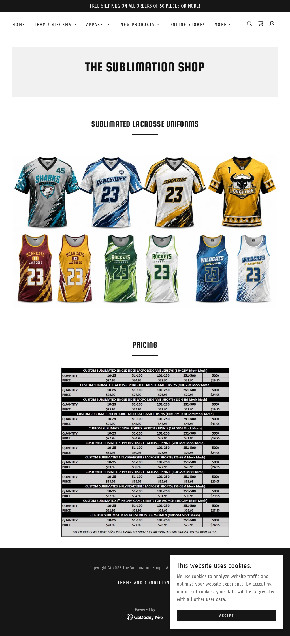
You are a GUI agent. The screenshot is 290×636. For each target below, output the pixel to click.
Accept (226, 615)
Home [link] (18, 24)
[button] (55, 24)
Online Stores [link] (187, 24)
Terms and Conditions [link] (145, 582)
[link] (145, 70)
